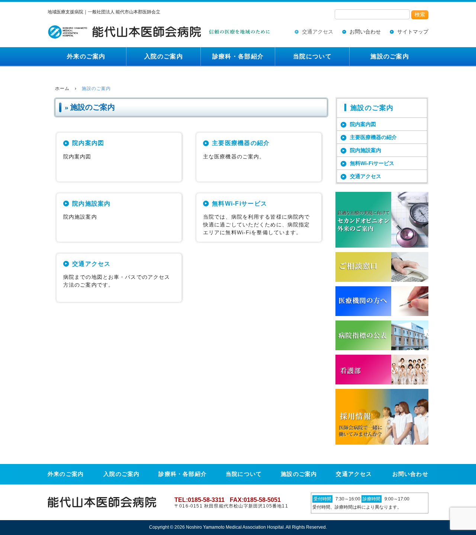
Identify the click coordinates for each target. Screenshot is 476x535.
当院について (312, 56)
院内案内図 (88, 143)
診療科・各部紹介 (238, 56)
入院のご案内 (163, 56)
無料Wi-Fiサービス (239, 203)
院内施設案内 (91, 203)
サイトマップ (412, 32)
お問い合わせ (365, 32)
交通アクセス (317, 32)
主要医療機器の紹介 (241, 143)
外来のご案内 (86, 56)
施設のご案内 (389, 56)
